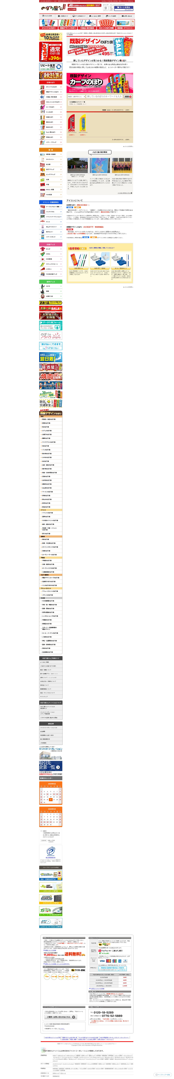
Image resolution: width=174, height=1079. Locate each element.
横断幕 (78, 1055)
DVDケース (56, 1073)
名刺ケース (101, 1064)
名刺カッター (115, 1064)
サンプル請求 (112, 16)
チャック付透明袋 (92, 1064)
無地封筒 (77, 1064)
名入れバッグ (72, 1059)
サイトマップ (44, 696)
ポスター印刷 (99, 1068)
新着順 (108, 110)
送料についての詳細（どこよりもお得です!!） (57, 964)
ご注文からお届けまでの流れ (48, 666)
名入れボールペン (120, 1057)
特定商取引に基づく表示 (47, 735)
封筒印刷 (55, 1068)
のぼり (54, 1055)
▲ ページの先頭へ (128, 146)
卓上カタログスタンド (121, 1059)
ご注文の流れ (65, 1039)
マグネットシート (84, 1057)
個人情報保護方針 (45, 739)
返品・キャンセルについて (47, 693)
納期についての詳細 (50, 950)
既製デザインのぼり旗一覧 (70, 1037)
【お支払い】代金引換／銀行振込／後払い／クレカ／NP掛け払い (117, 1)
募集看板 (104, 1055)
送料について (48, 677)
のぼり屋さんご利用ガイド (50, 658)
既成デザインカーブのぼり (124, 33)
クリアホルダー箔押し (61, 1059)
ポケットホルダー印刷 (121, 1068)
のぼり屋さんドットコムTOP (74, 33)
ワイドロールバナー (67, 1057)
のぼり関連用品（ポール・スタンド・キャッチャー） (114, 1037)
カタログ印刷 (91, 1068)
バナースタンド (127, 1055)
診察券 (106, 1059)
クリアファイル (57, 1064)
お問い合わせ (128, 16)
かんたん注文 (48, 16)
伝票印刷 (62, 1070)
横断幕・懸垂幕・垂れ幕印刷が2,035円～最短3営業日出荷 (99, 33)
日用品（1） (72, 104)
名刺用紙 (108, 1064)
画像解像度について (45, 689)
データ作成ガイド (80, 16)
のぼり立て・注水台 (99, 268)
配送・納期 (73, 1039)
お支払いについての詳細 (97, 988)
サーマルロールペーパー (97, 1057)
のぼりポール (61, 1055)
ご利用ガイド (64, 16)
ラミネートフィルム (68, 1064)
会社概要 (42, 731)
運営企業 (51, 724)
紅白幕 (76, 1057)
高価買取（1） (81, 104)
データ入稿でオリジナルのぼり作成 (88, 1037)
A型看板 (98, 1055)
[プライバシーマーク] (51, 856)
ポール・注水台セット (121, 268)
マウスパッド (81, 1059)
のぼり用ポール (78, 268)
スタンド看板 (118, 1055)
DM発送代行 (56, 1076)
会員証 (111, 1059)
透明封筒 (83, 1064)
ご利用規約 (43, 743)
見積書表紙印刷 (109, 1068)
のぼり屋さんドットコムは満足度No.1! (47, 707)
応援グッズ (84, 1055)
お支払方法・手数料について (48, 681)
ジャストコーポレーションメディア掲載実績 (47, 713)
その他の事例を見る (124, 193)
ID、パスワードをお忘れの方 (117, 4)
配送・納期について (45, 670)
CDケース (63, 1073)
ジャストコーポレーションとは (48, 727)
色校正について (44, 685)
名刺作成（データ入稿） (72, 1068)
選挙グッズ (92, 1055)
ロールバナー (57, 1057)
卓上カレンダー (109, 1057)
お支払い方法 (81, 1039)
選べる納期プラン (49, 673)
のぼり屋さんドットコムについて (50, 703)
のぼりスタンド (70, 1055)
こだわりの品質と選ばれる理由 (48, 717)
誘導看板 (110, 1055)
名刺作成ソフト (125, 1064)
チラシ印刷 (83, 1068)
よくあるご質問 (96, 16)
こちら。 (62, 1028)
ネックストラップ (91, 1059)
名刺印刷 (61, 1068)
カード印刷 (100, 1059)
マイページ (110, 1039)
